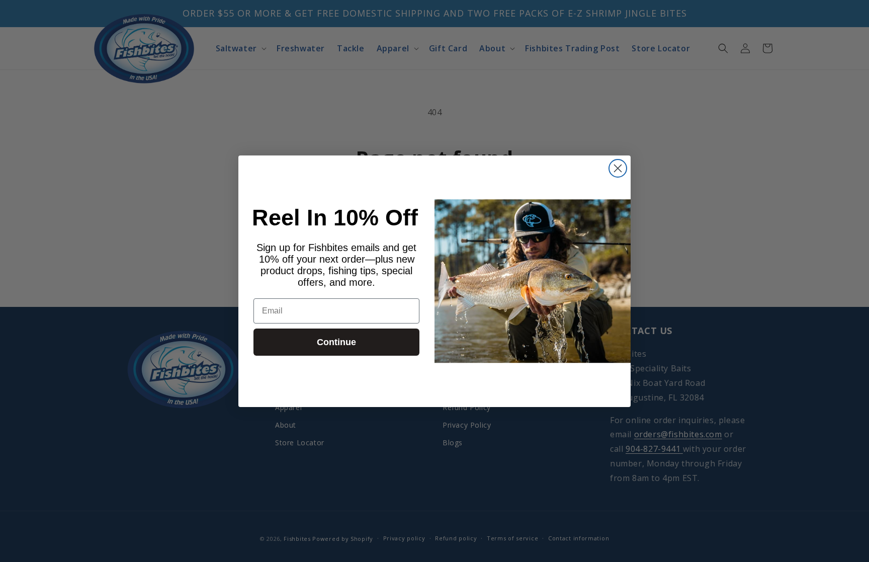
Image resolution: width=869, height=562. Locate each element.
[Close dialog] (618, 168)
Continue (336, 342)
